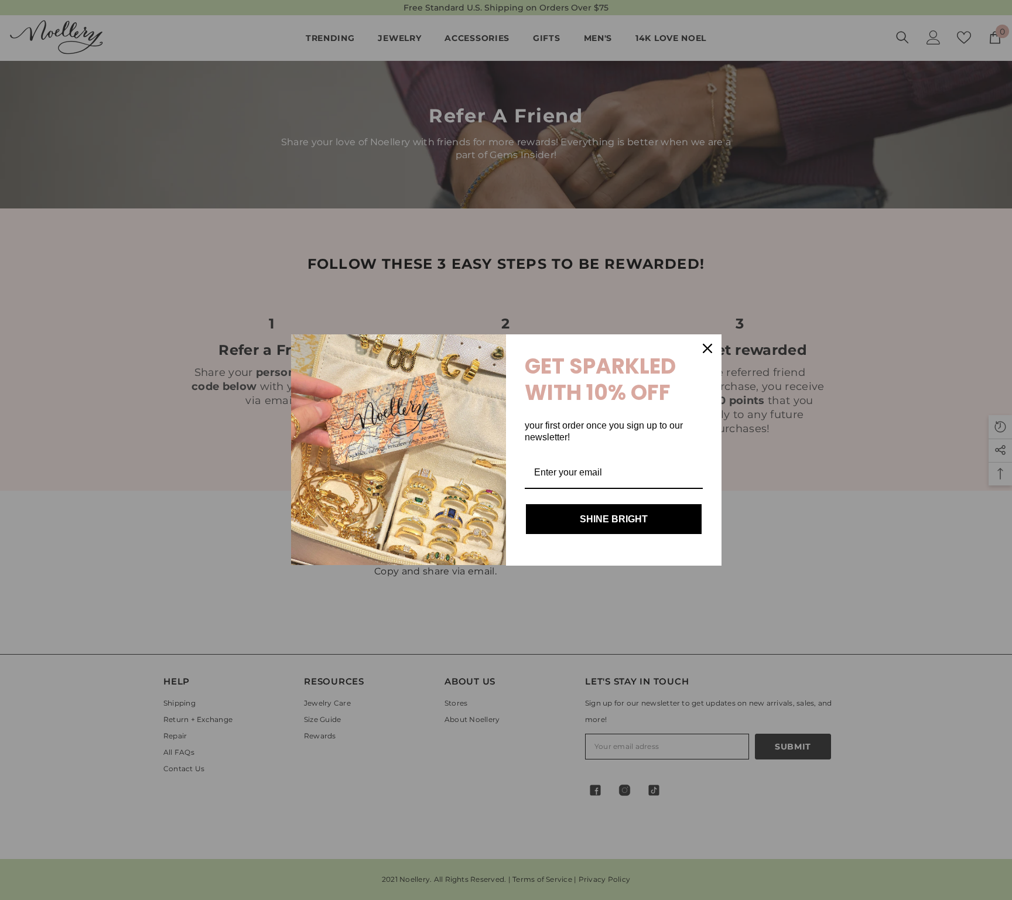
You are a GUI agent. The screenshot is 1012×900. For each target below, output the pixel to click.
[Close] (707, 348)
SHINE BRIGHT (614, 519)
